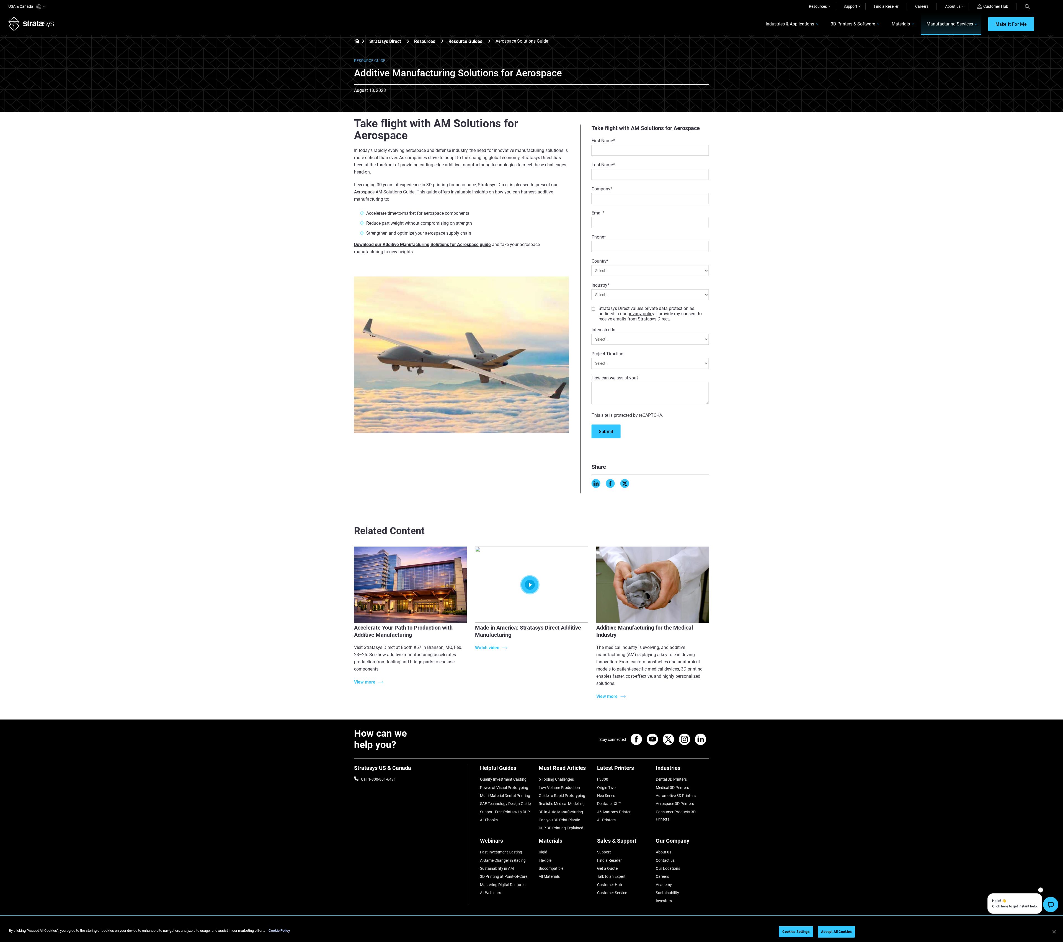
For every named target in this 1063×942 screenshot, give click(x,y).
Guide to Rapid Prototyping (562, 795)
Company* (602, 188)
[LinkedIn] (596, 483)
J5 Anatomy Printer (614, 812)
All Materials (549, 876)
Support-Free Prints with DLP (505, 812)
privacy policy (641, 313)
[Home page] (355, 41)
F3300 (602, 779)
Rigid (543, 852)
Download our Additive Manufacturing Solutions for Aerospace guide (422, 244)
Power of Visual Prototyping (504, 787)
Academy (664, 885)
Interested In (603, 329)
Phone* (599, 237)
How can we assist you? (615, 378)
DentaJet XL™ (609, 803)
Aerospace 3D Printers (675, 803)
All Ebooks (489, 820)
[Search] (1027, 6)
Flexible (545, 860)
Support (850, 6)
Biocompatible (551, 868)
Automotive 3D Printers (676, 795)
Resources (818, 6)
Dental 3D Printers (671, 779)
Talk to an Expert (611, 876)
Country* (600, 261)
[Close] (1054, 932)
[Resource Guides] (489, 41)
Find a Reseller (886, 6)
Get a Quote (607, 868)
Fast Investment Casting (501, 852)
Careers (921, 6)
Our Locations (668, 868)
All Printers (606, 820)
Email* (598, 213)
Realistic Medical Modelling (562, 803)
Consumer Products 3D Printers (676, 815)
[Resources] (442, 41)
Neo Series (606, 795)
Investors (664, 901)
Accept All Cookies (836, 932)
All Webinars (490, 893)
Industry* (600, 285)
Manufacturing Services (950, 24)
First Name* (603, 140)
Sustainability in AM (497, 868)
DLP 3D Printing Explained (561, 828)
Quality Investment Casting (503, 779)
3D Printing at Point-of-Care (503, 876)
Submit (606, 431)
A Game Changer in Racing (503, 860)
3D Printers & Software (853, 24)
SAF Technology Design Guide (505, 803)
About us (953, 6)
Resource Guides (465, 41)
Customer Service (612, 893)
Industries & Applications (790, 24)
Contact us (665, 860)
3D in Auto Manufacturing (561, 812)
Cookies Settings (796, 932)
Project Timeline (607, 353)
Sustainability (667, 893)
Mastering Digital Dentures (502, 885)
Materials (901, 24)
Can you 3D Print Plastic (559, 820)
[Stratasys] (31, 24)
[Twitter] (624, 483)
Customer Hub (995, 6)
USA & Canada (21, 6)
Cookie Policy (279, 930)
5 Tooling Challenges (556, 779)
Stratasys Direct (385, 41)
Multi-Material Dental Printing (505, 795)
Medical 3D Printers (672, 787)
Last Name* (603, 164)
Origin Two (606, 787)
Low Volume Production (559, 787)
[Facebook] (610, 483)
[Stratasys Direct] (408, 41)
